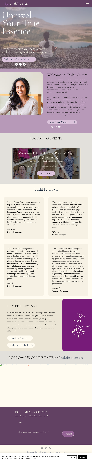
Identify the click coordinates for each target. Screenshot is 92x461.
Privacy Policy (31, 458)
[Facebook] (24, 64)
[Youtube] (16, 64)
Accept (82, 457)
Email (20, 422)
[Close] (89, 457)
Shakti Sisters (19, 3)
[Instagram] (20, 64)
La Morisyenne (59, 452)
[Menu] (87, 3)
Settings (72, 457)
